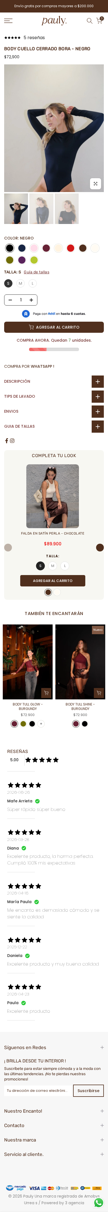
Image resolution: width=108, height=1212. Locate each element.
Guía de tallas (36, 272)
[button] (100, 547)
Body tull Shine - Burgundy (80, 706)
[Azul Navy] (21, 248)
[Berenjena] (21, 260)
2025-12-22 (17, 947)
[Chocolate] (82, 248)
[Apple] (34, 260)
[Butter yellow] (58, 248)
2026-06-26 (18, 792)
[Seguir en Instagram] (12, 440)
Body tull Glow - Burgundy (28, 706)
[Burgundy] (46, 248)
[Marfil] (95, 248)
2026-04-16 (17, 893)
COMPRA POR (29, 366)
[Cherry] (70, 248)
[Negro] (9, 248)
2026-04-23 (18, 994)
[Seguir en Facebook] (6, 440)
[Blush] (34, 248)
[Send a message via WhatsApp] (98, 1202)
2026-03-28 (18, 839)
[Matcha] (9, 260)
